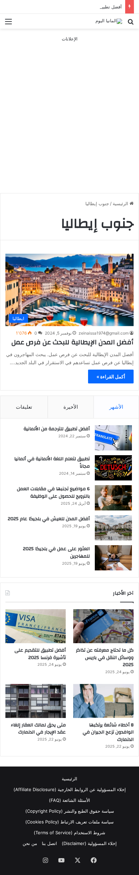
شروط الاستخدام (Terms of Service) (69, 832)
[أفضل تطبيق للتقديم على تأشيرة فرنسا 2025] (35, 626)
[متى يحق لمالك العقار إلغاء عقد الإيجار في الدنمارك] (35, 701)
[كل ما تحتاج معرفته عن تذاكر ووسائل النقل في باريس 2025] (103, 626)
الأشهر (116, 407)
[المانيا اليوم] (108, 21)
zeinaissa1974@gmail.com (104, 333)
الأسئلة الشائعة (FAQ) (69, 800)
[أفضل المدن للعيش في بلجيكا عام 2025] (113, 527)
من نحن (30, 843)
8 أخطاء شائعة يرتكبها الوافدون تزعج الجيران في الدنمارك (108, 732)
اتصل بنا (49, 843)
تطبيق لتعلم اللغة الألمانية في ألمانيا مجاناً (52, 463)
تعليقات (24, 407)
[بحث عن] (130, 23)
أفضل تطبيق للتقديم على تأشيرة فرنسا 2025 (79, 6)
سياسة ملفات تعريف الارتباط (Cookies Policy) (69, 821)
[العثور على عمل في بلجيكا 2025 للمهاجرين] (113, 557)
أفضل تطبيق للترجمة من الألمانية (57, 429)
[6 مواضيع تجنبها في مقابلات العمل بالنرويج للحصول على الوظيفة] (113, 497)
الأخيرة (70, 407)
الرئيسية (121, 203)
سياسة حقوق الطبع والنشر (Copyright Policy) (69, 811)
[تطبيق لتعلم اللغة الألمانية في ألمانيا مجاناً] (113, 467)
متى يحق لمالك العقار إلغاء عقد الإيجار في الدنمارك (38, 729)
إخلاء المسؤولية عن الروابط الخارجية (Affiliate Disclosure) (69, 789)
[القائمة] (8, 23)
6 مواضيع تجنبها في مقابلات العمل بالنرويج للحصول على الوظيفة (53, 493)
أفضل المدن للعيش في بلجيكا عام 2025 (49, 518)
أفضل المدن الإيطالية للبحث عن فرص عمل (72, 342)
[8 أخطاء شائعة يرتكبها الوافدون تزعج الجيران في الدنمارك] (103, 701)
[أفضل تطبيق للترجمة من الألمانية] (113, 437)
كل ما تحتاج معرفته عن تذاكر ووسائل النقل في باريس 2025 (105, 657)
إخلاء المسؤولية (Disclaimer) (89, 843)
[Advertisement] (69, 111)
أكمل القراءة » (110, 376)
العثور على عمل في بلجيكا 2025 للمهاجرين (56, 552)
